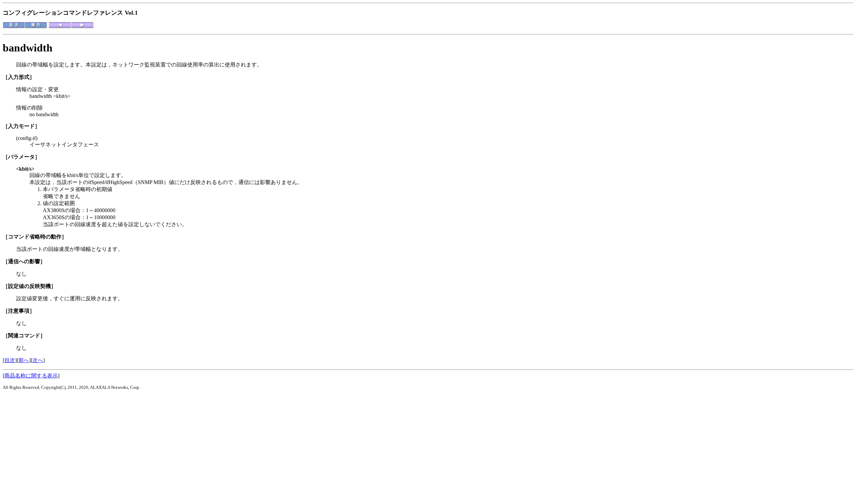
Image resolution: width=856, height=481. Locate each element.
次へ (37, 360)
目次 (9, 360)
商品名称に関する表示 (31, 375)
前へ (23, 360)
